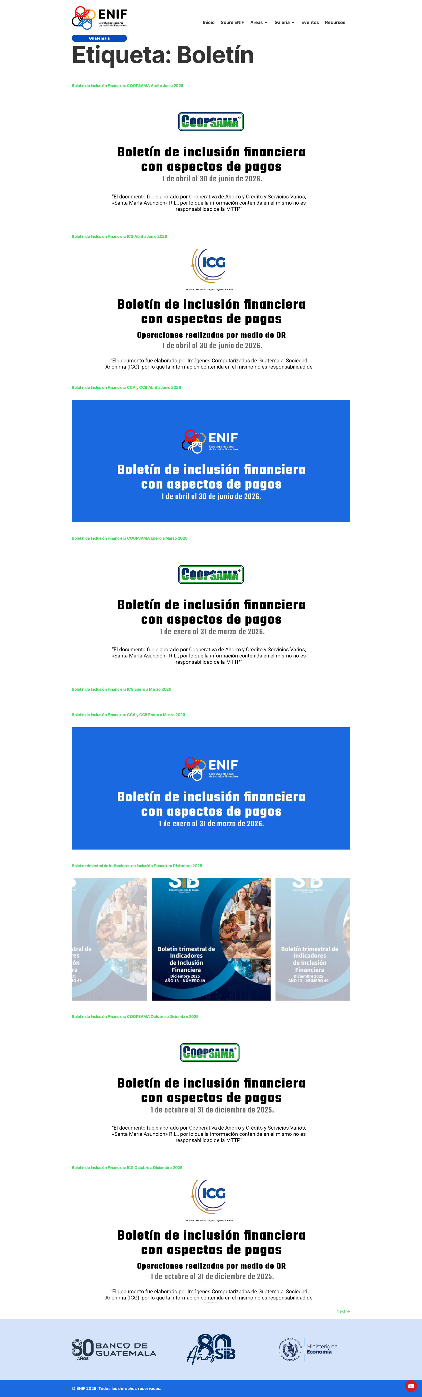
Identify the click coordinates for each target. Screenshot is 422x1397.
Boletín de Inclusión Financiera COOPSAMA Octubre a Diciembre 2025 (135, 1016)
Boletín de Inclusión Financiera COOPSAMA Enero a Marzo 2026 (130, 538)
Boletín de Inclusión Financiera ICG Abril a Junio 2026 (119, 236)
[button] (259, 22)
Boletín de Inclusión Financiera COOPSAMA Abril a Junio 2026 (127, 85)
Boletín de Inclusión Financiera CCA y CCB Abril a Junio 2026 (126, 387)
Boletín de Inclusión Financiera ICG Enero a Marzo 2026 (121, 689)
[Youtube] (411, 1386)
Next (343, 1311)
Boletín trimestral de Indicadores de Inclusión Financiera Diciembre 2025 (137, 865)
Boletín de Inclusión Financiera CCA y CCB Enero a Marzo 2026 (128, 714)
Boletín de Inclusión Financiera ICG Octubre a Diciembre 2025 (127, 1167)
